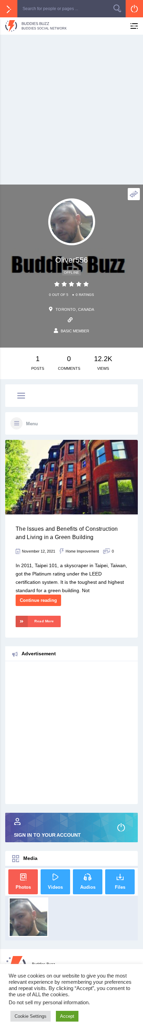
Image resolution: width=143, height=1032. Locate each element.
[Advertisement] (71, 109)
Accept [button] (67, 1016)
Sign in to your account (47, 835)
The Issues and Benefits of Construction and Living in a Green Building (67, 533)
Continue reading (38, 600)
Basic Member (75, 331)
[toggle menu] (21, 396)
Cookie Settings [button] (31, 1016)
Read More (44, 621)
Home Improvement (82, 551)
